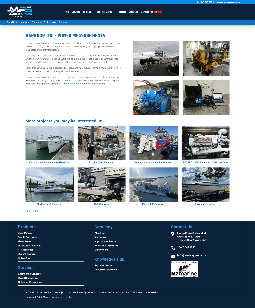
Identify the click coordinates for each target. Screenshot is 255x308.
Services (76, 12)
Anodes (25, 22)
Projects (122, 12)
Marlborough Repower (49, 204)
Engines (87, 12)
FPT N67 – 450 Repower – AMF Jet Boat (205, 162)
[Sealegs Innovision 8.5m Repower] (153, 143)
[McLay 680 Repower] (153, 184)
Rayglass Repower (205, 204)
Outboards (64, 22)
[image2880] (156, 114)
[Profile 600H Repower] (102, 143)
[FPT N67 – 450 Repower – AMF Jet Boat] (206, 143)
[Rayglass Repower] (206, 184)
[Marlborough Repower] (50, 184)
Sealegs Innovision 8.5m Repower (154, 162)
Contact (145, 12)
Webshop (133, 12)
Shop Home (12, 22)
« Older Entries (33, 211)
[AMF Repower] (102, 184)
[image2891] (156, 76)
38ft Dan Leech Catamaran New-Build (49, 162)
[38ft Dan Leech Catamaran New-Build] (50, 143)
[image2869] (206, 76)
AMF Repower (101, 204)
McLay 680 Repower (153, 204)
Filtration (36, 22)
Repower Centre (104, 12)
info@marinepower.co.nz (228, 2)
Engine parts (50, 22)
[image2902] (206, 114)
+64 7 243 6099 (206, 2)
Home (66, 12)
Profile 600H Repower (101, 162)
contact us (75, 83)
